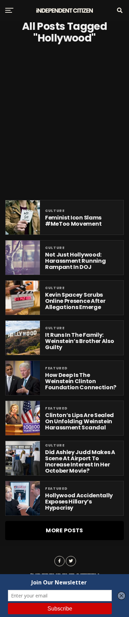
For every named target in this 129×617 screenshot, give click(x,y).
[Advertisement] (64, 122)
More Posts (64, 530)
